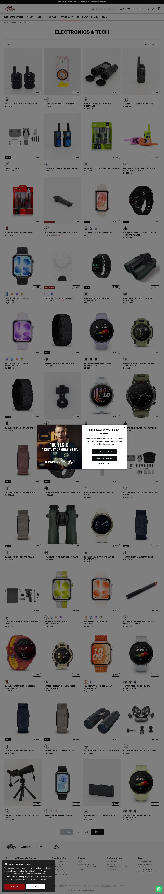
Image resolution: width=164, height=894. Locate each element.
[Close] (52, 864)
